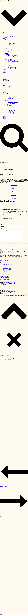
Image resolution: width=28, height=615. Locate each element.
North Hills (10, 44)
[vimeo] (4, 294)
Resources (5, 47)
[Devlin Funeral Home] (0, 75)
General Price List (11, 63)
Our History (7, 39)
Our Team (7, 41)
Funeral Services (8, 35)
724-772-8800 (6, 290)
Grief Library (10, 49)
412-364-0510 (6, 279)
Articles (6, 48)
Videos (6, 53)
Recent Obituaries (6, 265)
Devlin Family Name (12, 60)
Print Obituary (14, 195)
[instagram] (1, 294)
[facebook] (0, 294)
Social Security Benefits (13, 55)
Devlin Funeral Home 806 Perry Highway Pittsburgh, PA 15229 (4, 276)
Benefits (7, 54)
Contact (4, 72)
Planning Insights (11, 51)
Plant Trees (14, 191)
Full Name (2, 226)
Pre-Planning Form (12, 67)
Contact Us (5, 271)
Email (1, 228)
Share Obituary (14, 198)
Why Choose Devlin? (7, 264)
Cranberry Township (12, 43)
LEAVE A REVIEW (4, 260)
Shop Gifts (14, 188)
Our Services (5, 33)
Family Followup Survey (13, 61)
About (4, 38)
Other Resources (8, 59)
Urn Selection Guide (12, 68)
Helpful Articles (11, 50)
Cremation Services (9, 36)
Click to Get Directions (10, 283)
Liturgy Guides (11, 66)
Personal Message (3, 230)
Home (1, 169)
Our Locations (8, 42)
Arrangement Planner (7, 269)
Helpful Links (11, 65)
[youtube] (2, 294)
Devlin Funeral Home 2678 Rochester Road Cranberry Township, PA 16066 (6, 287)
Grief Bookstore (11, 62)
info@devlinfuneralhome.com (9, 282)
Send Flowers (4, 0)
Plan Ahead (5, 37)
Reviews (4, 45)
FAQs (6, 57)
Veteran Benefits (11, 56)
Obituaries (5, 32)
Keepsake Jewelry (13, 0)
